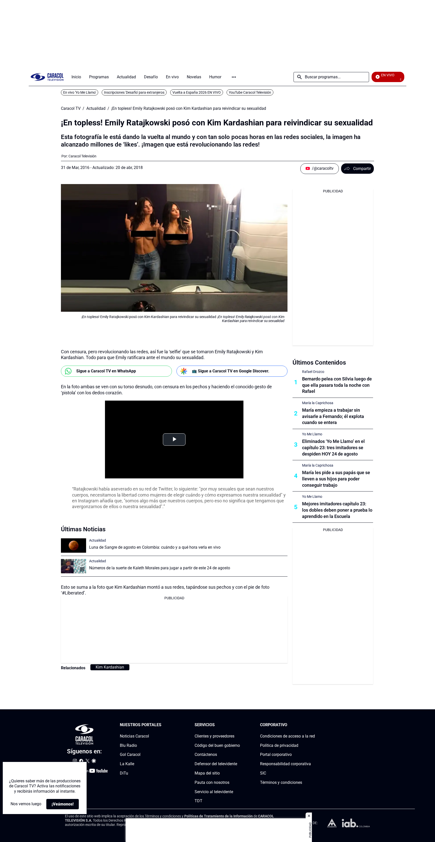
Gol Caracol (130, 754)
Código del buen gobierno (217, 745)
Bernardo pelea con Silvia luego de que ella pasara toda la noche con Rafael (337, 385)
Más (233, 77)
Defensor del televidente (216, 763)
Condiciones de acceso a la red (287, 736)
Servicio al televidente (214, 791)
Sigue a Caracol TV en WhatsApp (106, 371)
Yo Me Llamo (312, 434)
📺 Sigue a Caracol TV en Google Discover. (230, 371)
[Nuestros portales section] (162, 725)
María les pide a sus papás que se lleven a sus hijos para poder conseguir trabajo (336, 479)
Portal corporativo (276, 754)
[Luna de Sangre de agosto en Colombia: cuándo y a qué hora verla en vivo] (73, 545)
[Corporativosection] (313, 725)
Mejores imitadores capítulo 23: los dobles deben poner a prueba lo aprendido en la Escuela (337, 510)
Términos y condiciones (281, 782)
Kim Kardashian (110, 667)
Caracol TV (71, 108)
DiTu (124, 773)
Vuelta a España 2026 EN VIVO (196, 92)
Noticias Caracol (134, 736)
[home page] (47, 77)
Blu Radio (128, 745)
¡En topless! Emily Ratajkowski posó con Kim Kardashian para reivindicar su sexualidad (188, 108)
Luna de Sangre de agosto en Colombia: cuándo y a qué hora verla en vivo (155, 547)
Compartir (362, 168)
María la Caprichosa (317, 403)
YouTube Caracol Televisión (250, 92)
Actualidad (95, 108)
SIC (263, 773)
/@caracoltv (323, 168)
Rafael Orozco (313, 372)
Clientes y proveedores (214, 736)
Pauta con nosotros (212, 782)
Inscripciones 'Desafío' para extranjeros (134, 92)
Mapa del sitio (207, 773)
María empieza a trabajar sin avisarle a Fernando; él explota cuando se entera (333, 416)
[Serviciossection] (238, 725)
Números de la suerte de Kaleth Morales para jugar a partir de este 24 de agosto (159, 568)
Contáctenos (206, 754)
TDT (198, 801)
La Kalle (127, 763)
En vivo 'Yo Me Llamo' (79, 92)
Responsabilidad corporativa (285, 763)
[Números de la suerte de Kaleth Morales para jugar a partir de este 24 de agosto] (73, 566)
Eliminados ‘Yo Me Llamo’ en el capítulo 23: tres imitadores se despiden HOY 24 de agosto (333, 448)
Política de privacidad (279, 745)
